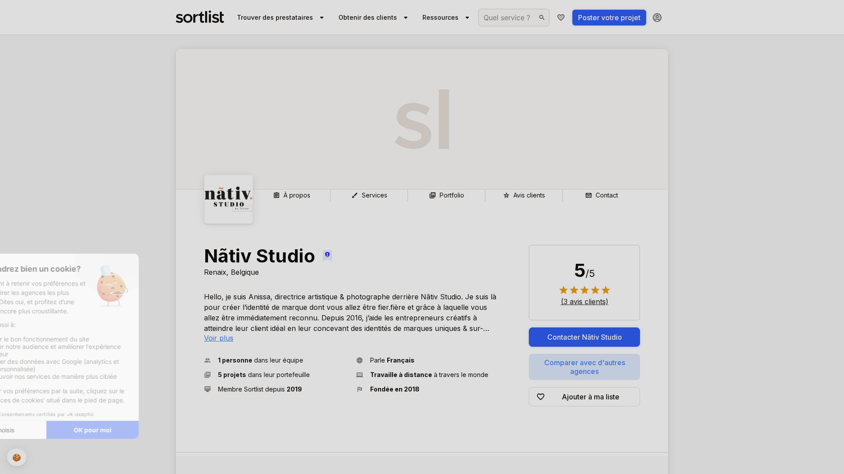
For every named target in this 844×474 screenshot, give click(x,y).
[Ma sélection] (561, 17)
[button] (276, 360)
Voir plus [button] (218, 338)
